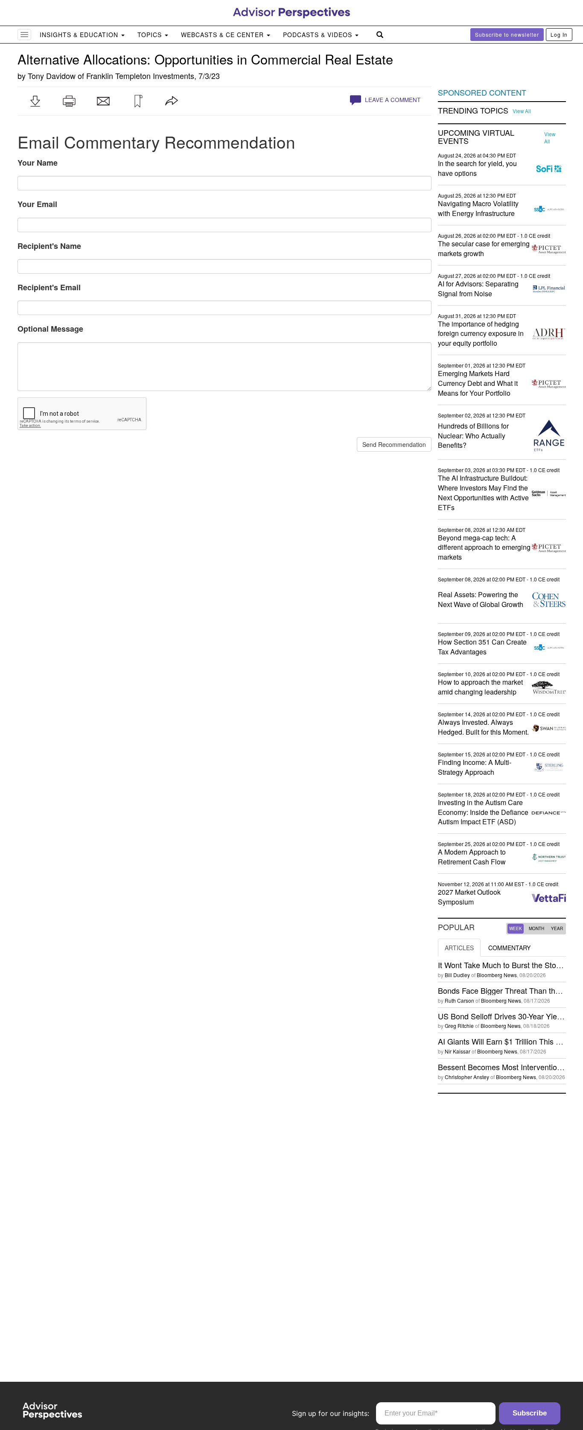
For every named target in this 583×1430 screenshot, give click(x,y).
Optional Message (50, 328)
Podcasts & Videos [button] (318, 34)
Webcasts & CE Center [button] (223, 34)
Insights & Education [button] (80, 34)
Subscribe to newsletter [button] (507, 34)
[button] (35, 101)
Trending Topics (473, 110)
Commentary (509, 947)
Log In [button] (559, 34)
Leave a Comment (391, 100)
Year (557, 928)
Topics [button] (150, 34)
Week (515, 928)
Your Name (37, 162)
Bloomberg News (497, 974)
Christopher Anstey (467, 1076)
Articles (459, 947)
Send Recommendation (394, 444)
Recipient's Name (49, 245)
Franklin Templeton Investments (140, 75)
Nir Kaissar (457, 1051)
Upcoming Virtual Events (476, 137)
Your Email (37, 204)
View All (522, 111)
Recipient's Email (49, 287)
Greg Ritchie (459, 1025)
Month (536, 928)
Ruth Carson (459, 1000)
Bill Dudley (457, 974)
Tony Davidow (52, 75)
